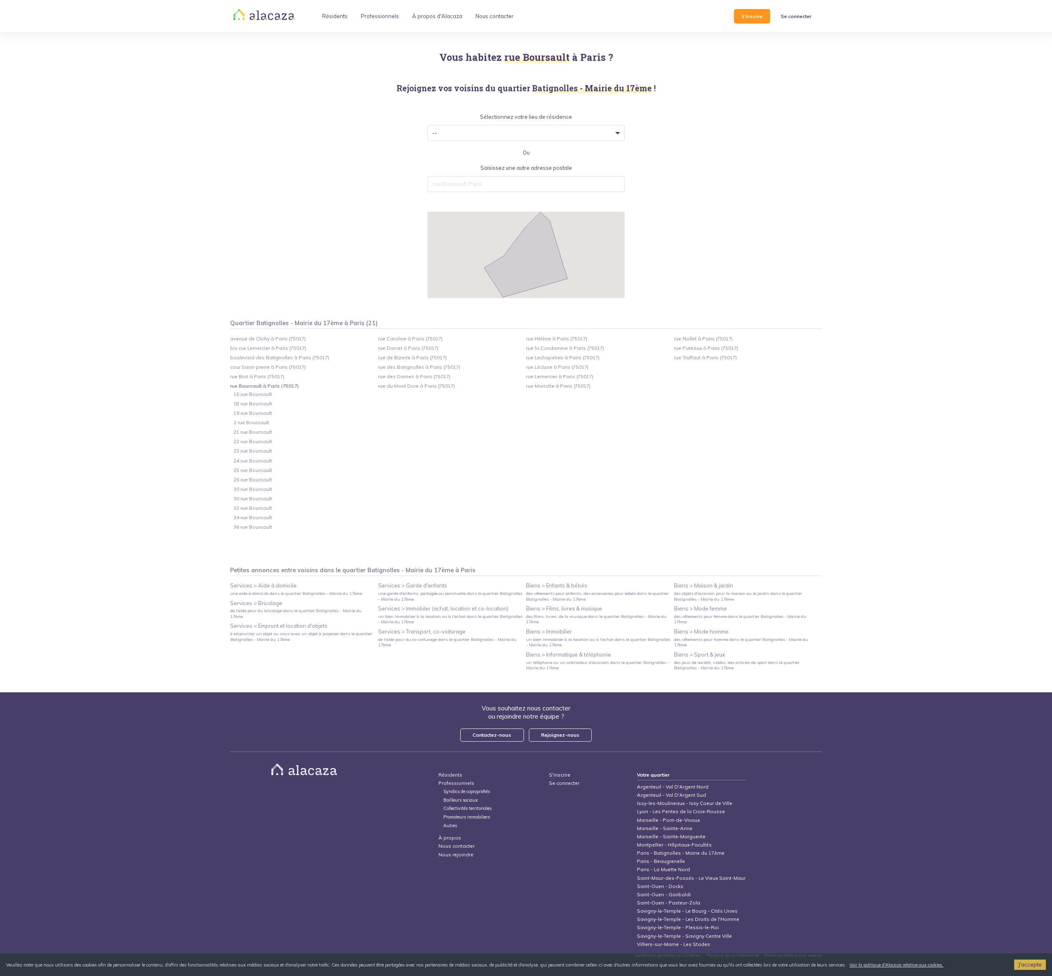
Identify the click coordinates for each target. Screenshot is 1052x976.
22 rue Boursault (252, 441)
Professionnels (456, 783)
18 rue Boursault (252, 403)
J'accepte (1030, 964)
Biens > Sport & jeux (699, 654)
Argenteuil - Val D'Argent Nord (672, 787)
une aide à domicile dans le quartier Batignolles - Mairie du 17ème (296, 593)
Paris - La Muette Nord (663, 869)
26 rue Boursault (252, 479)
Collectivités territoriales (467, 808)
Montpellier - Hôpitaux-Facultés (674, 845)
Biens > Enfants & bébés (556, 585)
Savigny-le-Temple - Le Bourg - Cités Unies (687, 911)
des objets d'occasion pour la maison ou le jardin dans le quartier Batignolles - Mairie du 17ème (738, 596)
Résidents (450, 775)
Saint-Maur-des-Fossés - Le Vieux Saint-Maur (691, 878)
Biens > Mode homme (701, 631)
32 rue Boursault (252, 508)
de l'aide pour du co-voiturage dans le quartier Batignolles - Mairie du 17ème (447, 642)
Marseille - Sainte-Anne (664, 828)
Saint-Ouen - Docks (660, 886)
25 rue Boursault (252, 470)
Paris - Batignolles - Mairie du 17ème (680, 853)
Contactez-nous (492, 735)
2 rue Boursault (251, 422)
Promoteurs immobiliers (466, 817)
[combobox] (526, 184)
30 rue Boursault (252, 489)
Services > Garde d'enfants (412, 585)
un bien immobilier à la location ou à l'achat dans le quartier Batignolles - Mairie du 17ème (450, 619)
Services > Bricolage (256, 603)
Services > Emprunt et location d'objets (279, 625)
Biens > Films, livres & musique (564, 608)
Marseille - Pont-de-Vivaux (668, 820)
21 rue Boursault (252, 432)
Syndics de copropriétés (466, 791)
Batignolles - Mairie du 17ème (410, 570)
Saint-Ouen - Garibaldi (664, 894)
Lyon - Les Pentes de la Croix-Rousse (681, 811)
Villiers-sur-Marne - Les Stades (673, 944)
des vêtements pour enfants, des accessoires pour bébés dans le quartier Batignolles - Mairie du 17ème (597, 596)
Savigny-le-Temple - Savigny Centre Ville (684, 936)
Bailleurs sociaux (461, 800)
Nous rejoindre (455, 854)
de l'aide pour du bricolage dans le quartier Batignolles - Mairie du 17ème (296, 613)
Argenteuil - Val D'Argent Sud (671, 795)
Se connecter (796, 16)
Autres (450, 825)
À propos (449, 838)
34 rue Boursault (252, 517)
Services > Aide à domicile (263, 585)
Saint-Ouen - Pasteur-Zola (668, 903)
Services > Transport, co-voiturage (422, 631)
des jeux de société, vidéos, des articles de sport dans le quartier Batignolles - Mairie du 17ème (737, 665)
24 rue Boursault (252, 461)
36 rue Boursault (252, 527)
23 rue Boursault (252, 451)
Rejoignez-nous (560, 735)
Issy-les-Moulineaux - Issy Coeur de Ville (684, 803)
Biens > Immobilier (549, 631)
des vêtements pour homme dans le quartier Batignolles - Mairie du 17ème (741, 642)
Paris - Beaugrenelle (661, 861)
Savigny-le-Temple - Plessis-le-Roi (678, 927)
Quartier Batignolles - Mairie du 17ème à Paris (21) (304, 323)
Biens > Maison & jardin (703, 585)
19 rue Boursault (252, 413)
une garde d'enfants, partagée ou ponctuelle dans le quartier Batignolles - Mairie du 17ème (450, 596)
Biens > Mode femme (700, 608)
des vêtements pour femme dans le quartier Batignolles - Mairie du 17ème (740, 619)
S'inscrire (752, 16)
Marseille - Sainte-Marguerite (671, 836)
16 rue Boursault (252, 394)
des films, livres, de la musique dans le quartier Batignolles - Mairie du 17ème (596, 619)
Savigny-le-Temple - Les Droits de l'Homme (688, 919)
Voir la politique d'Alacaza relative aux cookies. (896, 965)
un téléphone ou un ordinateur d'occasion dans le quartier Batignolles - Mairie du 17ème (597, 665)
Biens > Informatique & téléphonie (568, 654)
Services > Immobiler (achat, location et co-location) (443, 608)
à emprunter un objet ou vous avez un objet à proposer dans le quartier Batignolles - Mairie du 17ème (301, 636)
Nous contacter (456, 846)
